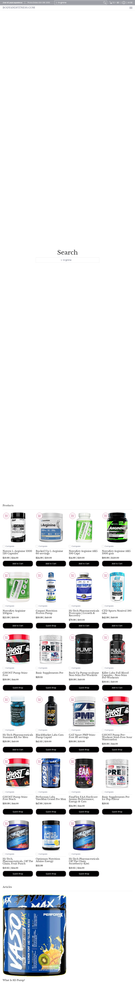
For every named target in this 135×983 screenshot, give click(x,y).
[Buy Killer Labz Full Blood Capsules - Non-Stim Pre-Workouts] (117, 649)
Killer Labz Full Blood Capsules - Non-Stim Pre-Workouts (115, 675)
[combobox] (79, 3)
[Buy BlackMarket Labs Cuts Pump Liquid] (51, 711)
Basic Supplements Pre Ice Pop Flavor (115, 798)
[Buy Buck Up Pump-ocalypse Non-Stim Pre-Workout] (84, 649)
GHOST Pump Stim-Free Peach (15, 798)
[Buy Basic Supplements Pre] (51, 649)
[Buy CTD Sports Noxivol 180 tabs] (117, 587)
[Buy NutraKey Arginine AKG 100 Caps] (84, 527)
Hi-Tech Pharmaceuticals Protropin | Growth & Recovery (84, 613)
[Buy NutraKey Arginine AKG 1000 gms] (117, 527)
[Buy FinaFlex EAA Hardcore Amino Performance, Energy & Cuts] (84, 773)
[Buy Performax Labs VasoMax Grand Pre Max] (51, 773)
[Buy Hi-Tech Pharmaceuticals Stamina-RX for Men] (18, 711)
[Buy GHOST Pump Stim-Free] (18, 649)
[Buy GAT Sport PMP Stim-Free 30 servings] (84, 711)
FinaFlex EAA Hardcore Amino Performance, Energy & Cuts (83, 799)
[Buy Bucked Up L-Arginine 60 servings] (51, 527)
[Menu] (130, 7)
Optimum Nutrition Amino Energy (48, 860)
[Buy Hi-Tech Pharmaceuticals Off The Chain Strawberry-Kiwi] (84, 835)
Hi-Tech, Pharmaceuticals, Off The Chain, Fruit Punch (18, 861)
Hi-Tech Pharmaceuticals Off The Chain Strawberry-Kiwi (84, 861)
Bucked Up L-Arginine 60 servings (49, 552)
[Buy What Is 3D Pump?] (34, 935)
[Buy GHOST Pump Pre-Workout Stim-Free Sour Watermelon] (117, 711)
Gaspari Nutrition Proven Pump (46, 612)
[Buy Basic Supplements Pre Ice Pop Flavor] (117, 773)
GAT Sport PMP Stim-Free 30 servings (82, 736)
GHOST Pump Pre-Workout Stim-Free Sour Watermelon (117, 737)
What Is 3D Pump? (14, 980)
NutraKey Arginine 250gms (14, 612)
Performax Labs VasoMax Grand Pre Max (51, 798)
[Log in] (123, 2)
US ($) (130, 2)
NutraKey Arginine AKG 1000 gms (116, 552)
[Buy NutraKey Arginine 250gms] (18, 587)
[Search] (105, 3)
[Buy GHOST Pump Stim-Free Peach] (18, 773)
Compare (9, 546)
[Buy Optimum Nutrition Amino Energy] (51, 835)
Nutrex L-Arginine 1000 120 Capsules (17, 552)
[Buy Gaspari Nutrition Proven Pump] (51, 587)
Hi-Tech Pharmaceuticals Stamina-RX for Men (18, 736)
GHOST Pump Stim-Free (15, 674)
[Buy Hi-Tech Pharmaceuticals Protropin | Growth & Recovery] (84, 587)
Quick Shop (51, 625)
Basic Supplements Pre (49, 672)
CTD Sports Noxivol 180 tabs (116, 612)
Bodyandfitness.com (19, 7)
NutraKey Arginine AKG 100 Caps (83, 552)
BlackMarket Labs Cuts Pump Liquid (50, 736)
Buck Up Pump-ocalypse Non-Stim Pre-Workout (84, 674)
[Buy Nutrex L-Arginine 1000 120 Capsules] (18, 527)
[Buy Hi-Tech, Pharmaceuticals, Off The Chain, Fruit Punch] (18, 835)
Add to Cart (18, 563)
